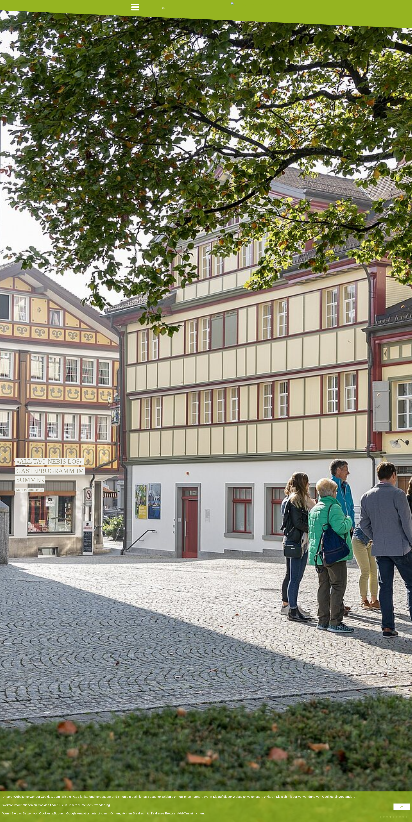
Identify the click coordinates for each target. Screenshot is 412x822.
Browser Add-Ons (177, 813)
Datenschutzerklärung (94, 805)
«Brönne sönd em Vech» (57, 461)
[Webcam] (172, 7)
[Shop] (188, 7)
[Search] (180, 7)
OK (401, 806)
